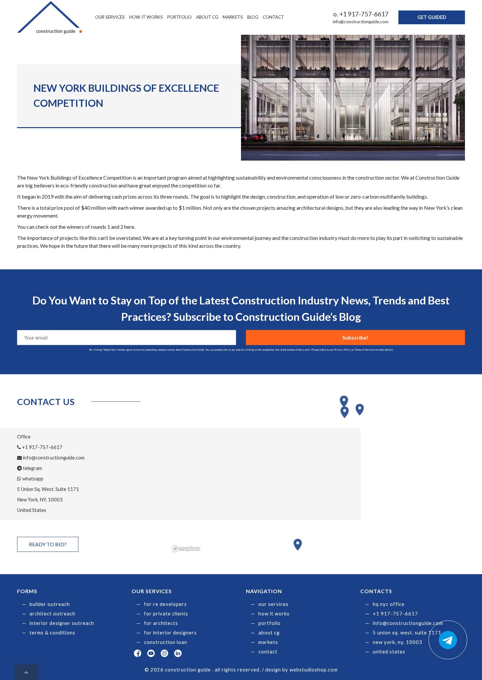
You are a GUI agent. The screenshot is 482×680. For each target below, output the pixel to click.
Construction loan (165, 642)
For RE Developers (165, 604)
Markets (233, 17)
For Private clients (166, 613)
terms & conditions (52, 632)
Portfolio (179, 17)
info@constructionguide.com (361, 21)
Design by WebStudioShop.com (301, 669)
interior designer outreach (62, 623)
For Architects (161, 623)
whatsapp (32, 478)
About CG (207, 17)
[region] (317, 474)
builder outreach (50, 604)
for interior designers (170, 632)
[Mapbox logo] (185, 549)
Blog (252, 17)
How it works (146, 17)
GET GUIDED (431, 17)
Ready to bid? (48, 544)
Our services (110, 17)
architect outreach (52, 613)
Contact (273, 17)
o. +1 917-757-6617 (361, 14)
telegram (32, 468)
